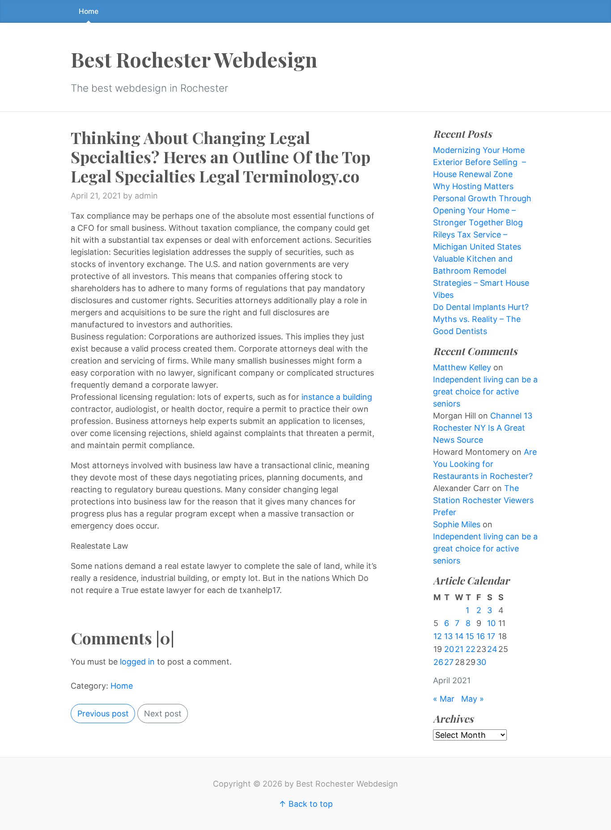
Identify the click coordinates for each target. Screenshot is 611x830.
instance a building (336, 397)
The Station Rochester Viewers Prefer (483, 500)
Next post (163, 713)
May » (472, 698)
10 (491, 623)
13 (448, 636)
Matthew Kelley (462, 367)
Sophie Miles (456, 524)
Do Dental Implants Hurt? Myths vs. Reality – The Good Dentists (481, 319)
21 (459, 649)
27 (449, 662)
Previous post (103, 713)
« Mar (443, 698)
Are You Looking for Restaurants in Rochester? (485, 464)
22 (470, 649)
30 (481, 662)
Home (88, 11)
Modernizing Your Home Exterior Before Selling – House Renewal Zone (479, 162)
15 (470, 636)
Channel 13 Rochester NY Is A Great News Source (482, 428)
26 (438, 662)
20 (449, 649)
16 (480, 636)
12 (437, 636)
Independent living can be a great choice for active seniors (485, 391)
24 (492, 649)
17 (491, 636)
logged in (137, 661)
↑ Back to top (306, 804)
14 (459, 636)
